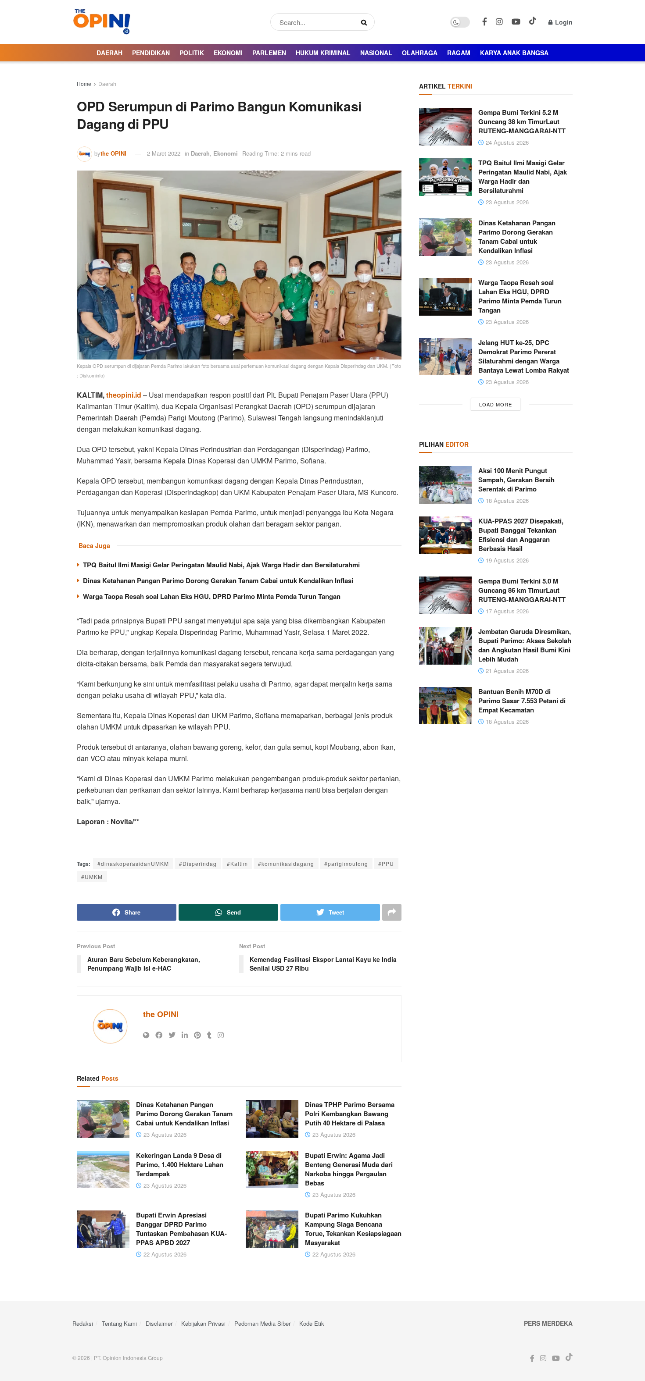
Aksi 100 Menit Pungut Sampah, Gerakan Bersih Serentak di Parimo (516, 480)
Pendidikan (151, 52)
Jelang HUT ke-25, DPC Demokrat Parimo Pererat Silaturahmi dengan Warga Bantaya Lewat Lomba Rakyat (523, 356)
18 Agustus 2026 (506, 500)
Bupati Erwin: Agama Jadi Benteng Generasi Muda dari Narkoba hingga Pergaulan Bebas (349, 1169)
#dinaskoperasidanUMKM (133, 863)
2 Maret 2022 (163, 153)
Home (84, 83)
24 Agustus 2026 (506, 142)
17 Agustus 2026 (506, 611)
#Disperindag (198, 863)
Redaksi (82, 1323)
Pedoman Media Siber (262, 1323)
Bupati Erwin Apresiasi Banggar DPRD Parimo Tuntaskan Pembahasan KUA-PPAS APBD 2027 (181, 1228)
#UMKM (92, 876)
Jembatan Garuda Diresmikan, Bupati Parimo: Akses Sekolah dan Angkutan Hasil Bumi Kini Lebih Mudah (524, 645)
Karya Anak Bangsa (514, 52)
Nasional (376, 52)
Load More (495, 404)
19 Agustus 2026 (506, 560)
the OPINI (113, 153)
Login (563, 22)
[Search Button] (366, 22)
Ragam (458, 52)
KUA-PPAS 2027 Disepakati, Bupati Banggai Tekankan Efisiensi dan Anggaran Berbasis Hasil (520, 534)
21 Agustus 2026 (506, 670)
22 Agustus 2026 (164, 1254)
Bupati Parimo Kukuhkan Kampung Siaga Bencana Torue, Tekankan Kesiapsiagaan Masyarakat (353, 1228)
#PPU (386, 863)
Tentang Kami (119, 1323)
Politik (191, 52)
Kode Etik (311, 1323)
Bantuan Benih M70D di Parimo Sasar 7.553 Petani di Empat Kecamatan (522, 701)
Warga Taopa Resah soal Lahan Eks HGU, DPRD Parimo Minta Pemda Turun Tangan (211, 596)
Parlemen (269, 52)
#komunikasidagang (286, 863)
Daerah (109, 52)
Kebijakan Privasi (203, 1323)
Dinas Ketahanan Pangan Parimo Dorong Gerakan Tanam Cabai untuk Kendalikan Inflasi (218, 580)
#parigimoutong (346, 863)
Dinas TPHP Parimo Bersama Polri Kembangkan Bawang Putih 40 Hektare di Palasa (349, 1114)
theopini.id (123, 395)
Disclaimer (159, 1323)
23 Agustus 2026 (164, 1134)
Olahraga (419, 52)
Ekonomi (228, 52)
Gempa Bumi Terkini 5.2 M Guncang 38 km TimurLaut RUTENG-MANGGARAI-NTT (522, 121)
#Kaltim (237, 863)
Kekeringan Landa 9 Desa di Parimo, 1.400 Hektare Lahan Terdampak (179, 1164)
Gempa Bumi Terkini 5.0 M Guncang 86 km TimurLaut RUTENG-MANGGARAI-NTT (522, 590)
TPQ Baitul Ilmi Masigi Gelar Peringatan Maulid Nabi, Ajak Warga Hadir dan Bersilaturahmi (221, 564)
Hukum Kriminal (323, 52)
